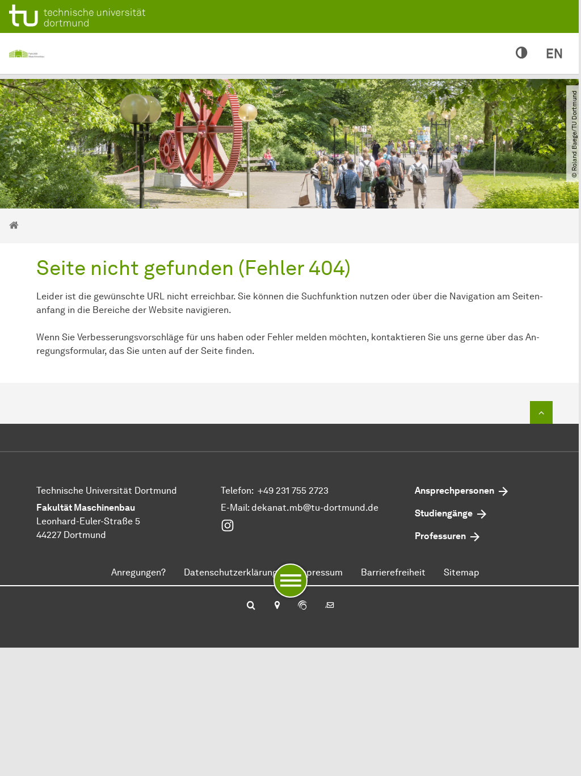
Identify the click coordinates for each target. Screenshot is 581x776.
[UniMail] (329, 606)
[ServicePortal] (302, 606)
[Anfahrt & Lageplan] (276, 606)
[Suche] (251, 606)
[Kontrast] (522, 53)
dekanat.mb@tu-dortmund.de (314, 507)
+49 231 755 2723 (293, 490)
